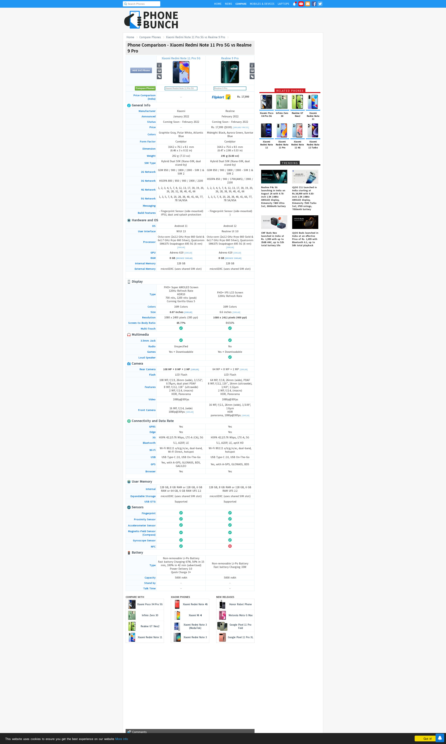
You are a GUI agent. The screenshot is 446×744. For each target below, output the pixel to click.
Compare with (135, 597)
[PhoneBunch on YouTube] (301, 5)
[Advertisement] (259, 20)
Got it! (428, 738)
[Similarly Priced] (241, 127)
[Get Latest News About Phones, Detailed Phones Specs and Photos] (133, 20)
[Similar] (181, 247)
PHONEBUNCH (161, 19)
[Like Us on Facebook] (314, 4)
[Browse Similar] (184, 258)
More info (121, 739)
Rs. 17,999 (242, 96)
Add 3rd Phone (141, 70)
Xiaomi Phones (180, 597)
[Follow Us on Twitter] (320, 4)
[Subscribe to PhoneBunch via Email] (308, 4)
